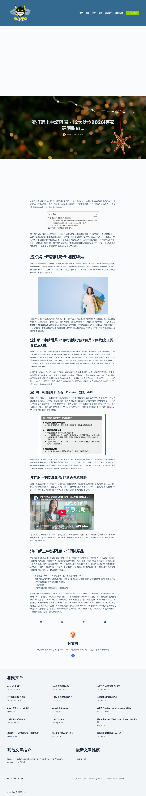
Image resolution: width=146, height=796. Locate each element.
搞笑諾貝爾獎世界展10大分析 (109, 733)
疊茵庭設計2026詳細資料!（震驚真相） (23, 733)
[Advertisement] (73, 61)
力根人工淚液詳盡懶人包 (62, 697)
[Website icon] (73, 655)
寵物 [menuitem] (100, 13)
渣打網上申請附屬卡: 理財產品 (61, 228)
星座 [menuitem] (94, 13)
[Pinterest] (83, 622)
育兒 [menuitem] (81, 13)
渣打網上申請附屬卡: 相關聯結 (60, 218)
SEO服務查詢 (132, 13)
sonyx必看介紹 (13, 686)
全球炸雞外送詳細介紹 (16, 719)
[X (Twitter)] (62, 622)
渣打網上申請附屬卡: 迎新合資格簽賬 (66, 225)
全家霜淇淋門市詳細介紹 (107, 697)
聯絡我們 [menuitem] (119, 13)
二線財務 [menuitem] (109, 13)
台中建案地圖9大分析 (16, 697)
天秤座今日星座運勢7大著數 (108, 686)
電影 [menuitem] (87, 13)
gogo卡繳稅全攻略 (60, 708)
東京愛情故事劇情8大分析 (63, 733)
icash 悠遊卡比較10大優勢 (18, 708)
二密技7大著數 (58, 719)
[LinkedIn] (105, 622)
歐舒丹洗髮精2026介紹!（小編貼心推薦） (114, 708)
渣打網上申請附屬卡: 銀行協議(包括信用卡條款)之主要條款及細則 (75, 220)
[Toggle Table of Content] (94, 215)
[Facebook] (41, 622)
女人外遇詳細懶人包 (60, 686)
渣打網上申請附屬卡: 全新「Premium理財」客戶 (71, 223)
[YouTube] (22, 778)
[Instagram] (15, 778)
